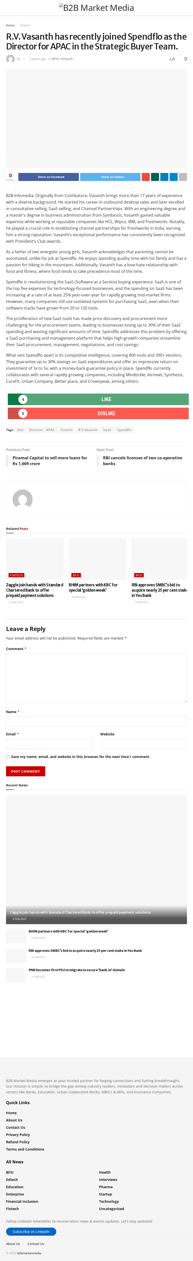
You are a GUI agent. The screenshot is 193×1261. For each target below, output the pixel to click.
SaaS (107, 430)
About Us (14, 1120)
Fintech (25, 25)
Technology (109, 1201)
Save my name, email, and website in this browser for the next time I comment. (80, 756)
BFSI (55, 58)
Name (13, 711)
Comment (16, 648)
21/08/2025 (38, 976)
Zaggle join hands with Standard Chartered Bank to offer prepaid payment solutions (34, 590)
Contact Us (15, 1127)
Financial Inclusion (22, 1201)
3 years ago (37, 58)
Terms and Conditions (25, 1149)
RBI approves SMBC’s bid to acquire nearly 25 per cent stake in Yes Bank (160, 590)
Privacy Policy (18, 1134)
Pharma (106, 1186)
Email (12, 734)
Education (14, 1186)
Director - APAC (42, 430)
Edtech (12, 1179)
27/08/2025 (15, 602)
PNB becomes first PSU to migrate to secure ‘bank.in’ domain (77, 970)
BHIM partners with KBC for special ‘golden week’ (68, 931)
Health (105, 1172)
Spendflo (124, 430)
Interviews (108, 1179)
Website (107, 734)
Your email (24, 1006)
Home (10, 25)
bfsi (21, 430)
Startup (105, 1194)
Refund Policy (18, 1142)
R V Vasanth (88, 430)
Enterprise (15, 1194)
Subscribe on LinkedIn (31, 1231)
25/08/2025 (141, 602)
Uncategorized (111, 1208)
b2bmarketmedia (29, 1253)
